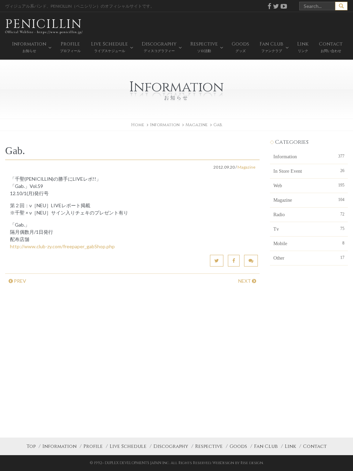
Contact (315, 446)
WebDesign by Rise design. (238, 462)
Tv (308, 229)
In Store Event (308, 171)
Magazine (196, 125)
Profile (93, 446)
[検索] (341, 6)
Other (308, 258)
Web (308, 185)
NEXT (245, 281)
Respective (209, 446)
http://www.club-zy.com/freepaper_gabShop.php (62, 246)
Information (308, 156)
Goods (238, 446)
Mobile (308, 243)
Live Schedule (128, 446)
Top (31, 446)
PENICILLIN (44, 25)
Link (290, 446)
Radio (308, 214)
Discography (170, 446)
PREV (19, 281)
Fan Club (266, 446)
